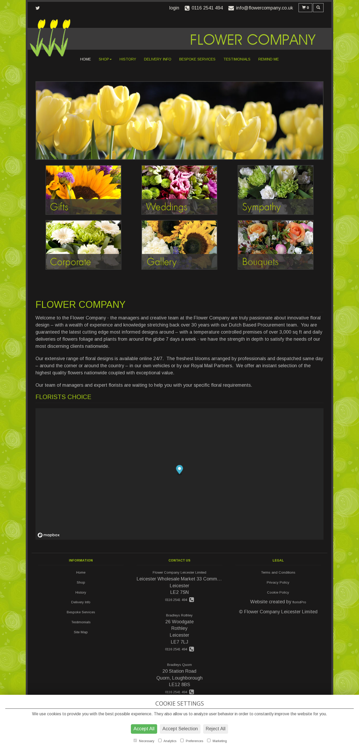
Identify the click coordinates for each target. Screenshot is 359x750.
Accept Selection (180, 728)
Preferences (194, 741)
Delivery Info (157, 59)
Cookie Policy (278, 592)
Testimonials (236, 59)
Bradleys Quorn (179, 665)
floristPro (299, 602)
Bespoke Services (197, 59)
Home (85, 59)
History (128, 59)
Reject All (215, 728)
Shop (104, 59)
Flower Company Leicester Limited (179, 572)
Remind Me (268, 59)
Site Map (81, 632)
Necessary (146, 741)
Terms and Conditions (278, 572)
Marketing (219, 741)
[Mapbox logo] (48, 535)
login (174, 8)
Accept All (144, 728)
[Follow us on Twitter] (39, 8)
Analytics (169, 741)
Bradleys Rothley (179, 615)
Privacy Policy (278, 582)
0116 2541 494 (177, 600)
